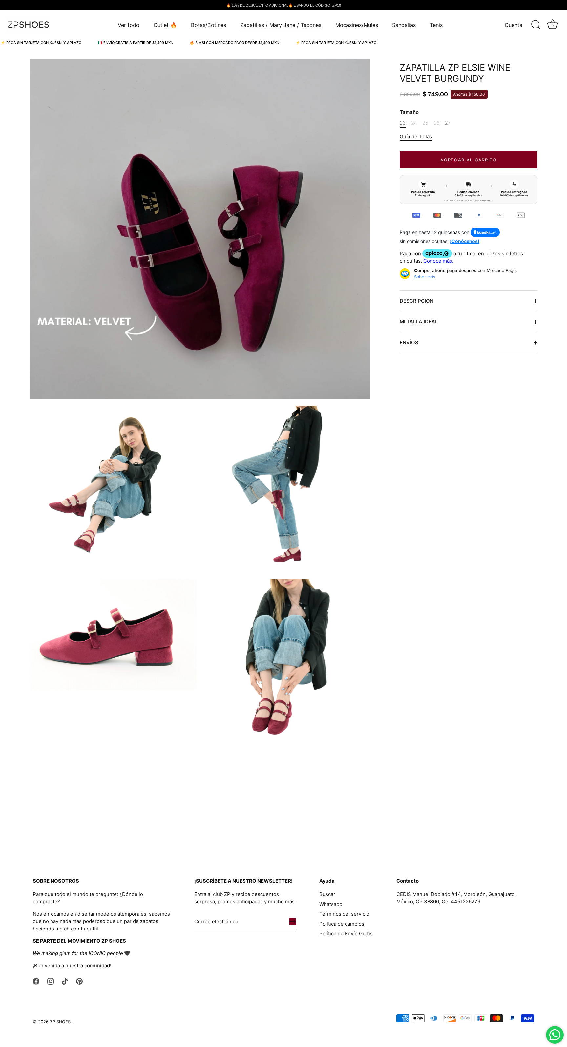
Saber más (424, 276)
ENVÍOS (409, 342)
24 (414, 123)
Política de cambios (341, 924)
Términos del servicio (344, 914)
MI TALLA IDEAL (419, 321)
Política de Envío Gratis (346, 933)
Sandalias (404, 25)
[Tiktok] (65, 981)
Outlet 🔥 (165, 25)
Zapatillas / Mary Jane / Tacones (280, 25)
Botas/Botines (208, 25)
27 (448, 123)
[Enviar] (292, 921)
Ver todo (128, 25)
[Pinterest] (79, 981)
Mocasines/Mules (356, 25)
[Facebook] (36, 981)
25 (425, 123)
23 (403, 123)
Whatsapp (330, 904)
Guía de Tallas (416, 136)
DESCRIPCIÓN (416, 301)
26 (437, 123)
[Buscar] (536, 25)
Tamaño (409, 112)
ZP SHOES (60, 1021)
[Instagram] (50, 981)
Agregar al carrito (468, 159)
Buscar (327, 894)
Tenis (436, 25)
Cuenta (513, 25)
